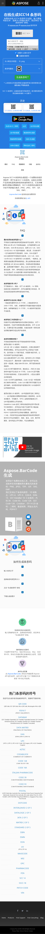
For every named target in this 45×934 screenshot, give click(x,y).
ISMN (22, 837)
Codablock (22, 754)
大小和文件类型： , (15, 61)
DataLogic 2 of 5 (22, 812)
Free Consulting (32, 918)
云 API (28, 198)
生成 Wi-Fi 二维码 (12, 126)
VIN (22, 892)
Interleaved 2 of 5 (23, 808)
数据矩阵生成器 (29, 133)
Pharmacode (22, 868)
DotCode (22, 803)
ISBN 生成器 (30, 139)
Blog (41, 918)
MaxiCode (22, 853)
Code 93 (22, 784)
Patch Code (22, 888)
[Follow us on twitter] (22, 909)
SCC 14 (23, 878)
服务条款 (17, 85)
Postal (22, 791)
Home (4, 918)
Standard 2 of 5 (22, 827)
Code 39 (22, 777)
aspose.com (14, 25)
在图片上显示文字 (24, 53)
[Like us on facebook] (18, 909)
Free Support (20, 918)
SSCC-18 (22, 883)
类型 (22, 170)
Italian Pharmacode (22, 772)
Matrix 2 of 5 (22, 822)
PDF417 (22, 710)
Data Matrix (23, 727)
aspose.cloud (25, 25)
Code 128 (22, 761)
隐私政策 (26, 85)
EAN (22, 734)
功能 (30, 164)
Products (11, 918)
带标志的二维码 (29, 145)
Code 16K (22, 767)
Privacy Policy (15, 931)
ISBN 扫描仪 (14, 145)
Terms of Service (24, 931)
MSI (22, 858)
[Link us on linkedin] (27, 909)
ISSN (22, 842)
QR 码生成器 (34, 126)
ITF (22, 847)
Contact (31, 931)
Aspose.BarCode (15, 194)
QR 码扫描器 (14, 133)
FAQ (13, 164)
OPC (22, 863)
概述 (6, 164)
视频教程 (22, 164)
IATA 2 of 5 (22, 817)
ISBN (22, 832)
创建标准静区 (24, 56)
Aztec (22, 749)
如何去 (38, 164)
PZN (22, 873)
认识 (24, 126)
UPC (22, 741)
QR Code (22, 704)
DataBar (22, 717)
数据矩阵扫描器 (15, 139)
